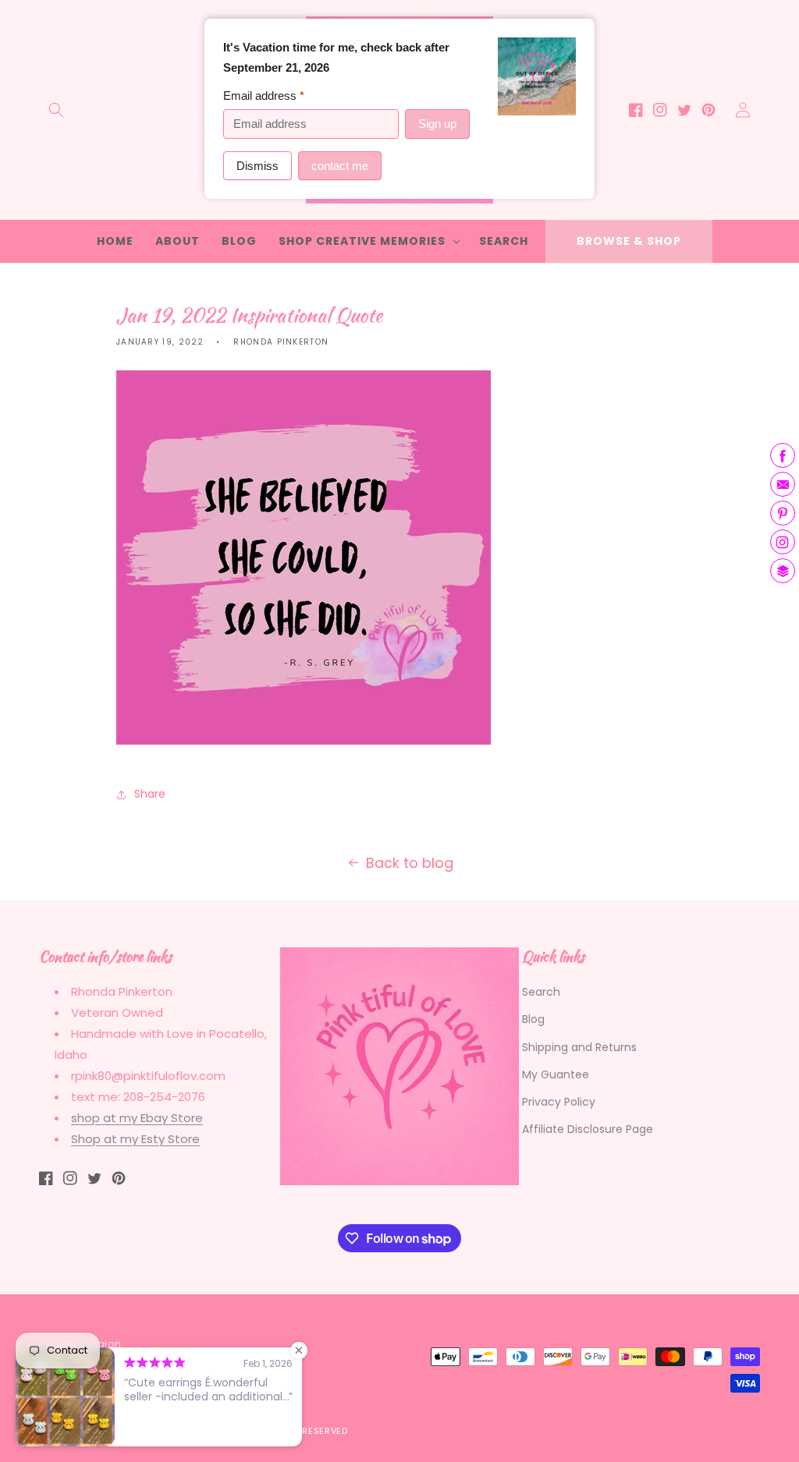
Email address (263, 95)
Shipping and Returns (579, 1047)
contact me (339, 165)
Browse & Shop (629, 241)
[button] (56, 110)
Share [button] (149, 794)
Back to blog (409, 863)
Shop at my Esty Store (135, 1139)
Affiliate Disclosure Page (587, 1129)
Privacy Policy (558, 1102)
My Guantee (555, 1074)
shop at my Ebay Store (137, 1118)
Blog (533, 1019)
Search (541, 992)
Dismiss (257, 165)
